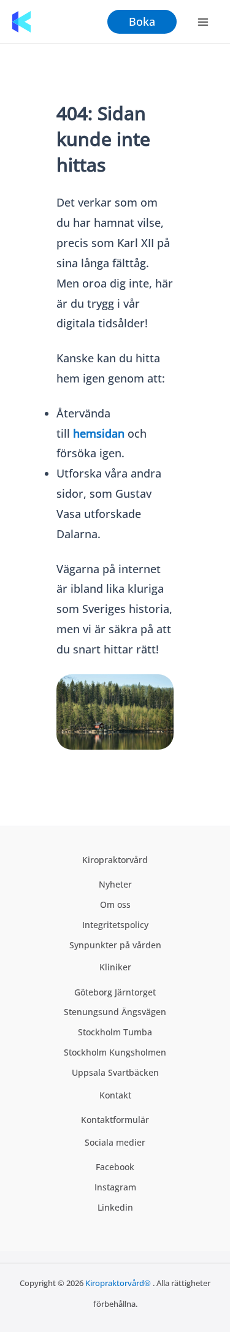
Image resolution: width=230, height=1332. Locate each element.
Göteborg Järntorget (115, 992)
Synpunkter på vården (115, 945)
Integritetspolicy (115, 924)
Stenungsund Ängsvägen (115, 1012)
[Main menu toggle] (203, 21)
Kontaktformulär (115, 1119)
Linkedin (115, 1207)
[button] (142, 21)
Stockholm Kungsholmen (115, 1052)
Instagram (115, 1187)
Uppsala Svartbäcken (115, 1072)
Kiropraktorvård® (118, 1282)
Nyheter (115, 884)
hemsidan (99, 433)
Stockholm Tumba (115, 1032)
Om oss (115, 904)
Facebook (115, 1167)
